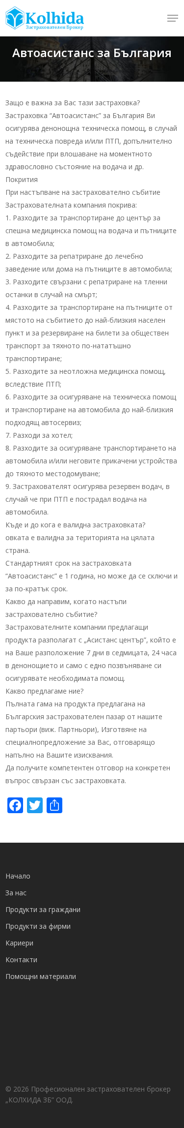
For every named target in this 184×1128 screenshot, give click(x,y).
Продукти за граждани (42, 909)
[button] (172, 18)
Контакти (21, 959)
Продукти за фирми (38, 926)
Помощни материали (40, 976)
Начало (17, 876)
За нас (15, 892)
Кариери (19, 942)
